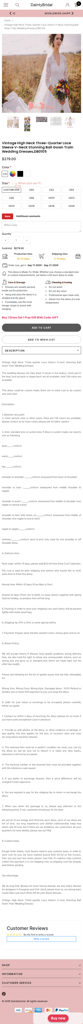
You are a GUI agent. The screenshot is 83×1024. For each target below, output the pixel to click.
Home (7, 20)
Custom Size (11, 189)
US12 (72, 197)
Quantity (6, 233)
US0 (31, 189)
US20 (72, 205)
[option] (41, 73)
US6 (11, 197)
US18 (51, 205)
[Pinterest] (4, 994)
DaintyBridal (42, 5)
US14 (11, 205)
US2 (51, 189)
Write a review (41, 938)
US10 (51, 197)
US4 (71, 189)
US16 (32, 205)
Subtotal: (7, 248)
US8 (31, 197)
